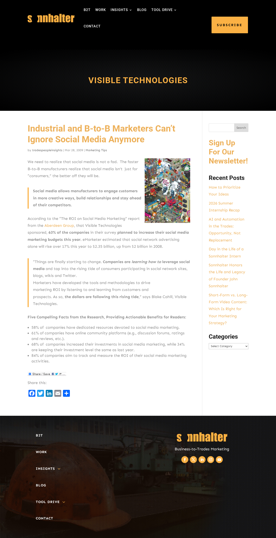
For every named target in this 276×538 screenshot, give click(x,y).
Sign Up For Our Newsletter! (228, 151)
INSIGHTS (119, 10)
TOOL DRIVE (162, 10)
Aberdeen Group (59, 225)
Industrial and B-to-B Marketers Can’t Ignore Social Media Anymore (101, 133)
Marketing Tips (96, 150)
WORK (100, 10)
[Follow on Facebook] (184, 459)
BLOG (142, 10)
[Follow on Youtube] (219, 459)
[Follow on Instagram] (210, 459)
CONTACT (92, 26)
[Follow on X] (193, 459)
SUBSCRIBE (229, 25)
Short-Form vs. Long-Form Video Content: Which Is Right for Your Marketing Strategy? (228, 309)
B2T (87, 10)
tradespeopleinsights (47, 150)
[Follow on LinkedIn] (202, 459)
